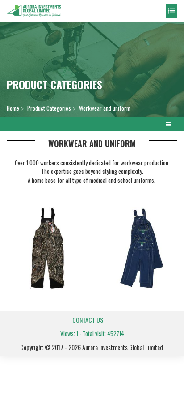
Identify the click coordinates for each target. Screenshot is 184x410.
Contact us (87, 319)
